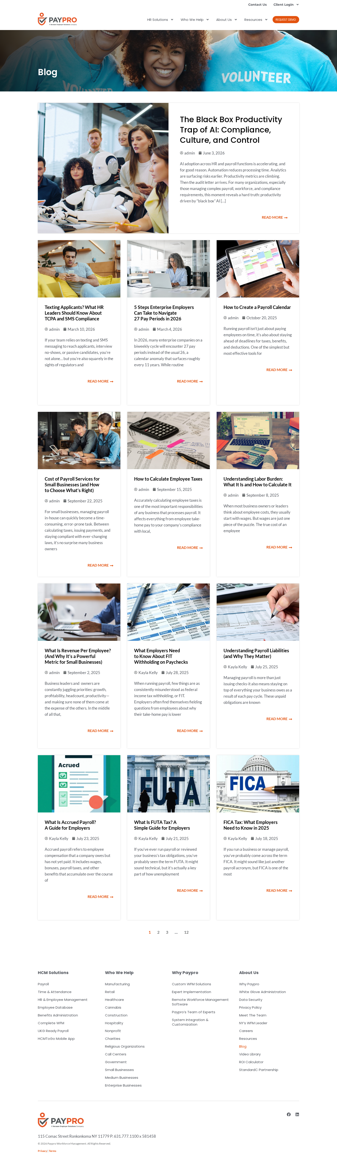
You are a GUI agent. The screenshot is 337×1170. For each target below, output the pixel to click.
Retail (110, 991)
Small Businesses (119, 1069)
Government (116, 1062)
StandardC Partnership (258, 1069)
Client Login (283, 5)
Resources (253, 19)
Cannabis (113, 1007)
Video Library (250, 1054)
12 (186, 932)
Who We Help (192, 19)
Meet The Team (252, 1015)
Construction (116, 1015)
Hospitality (114, 1023)
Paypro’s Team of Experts (193, 1012)
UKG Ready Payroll (53, 1030)
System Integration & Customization (190, 1022)
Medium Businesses (121, 1077)
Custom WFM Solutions (191, 984)
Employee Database (55, 1007)
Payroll (43, 984)
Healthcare (114, 999)
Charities (112, 1038)
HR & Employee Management (63, 999)
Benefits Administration (58, 1015)
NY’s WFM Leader (253, 1023)
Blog (242, 1046)
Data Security (250, 999)
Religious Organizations (125, 1046)
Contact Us (257, 5)
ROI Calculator (251, 1062)
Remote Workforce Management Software (200, 1002)
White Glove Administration (262, 991)
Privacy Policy (250, 1007)
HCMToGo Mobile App (56, 1038)
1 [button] (150, 932)
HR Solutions (157, 19)
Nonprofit (113, 1030)
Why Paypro (249, 984)
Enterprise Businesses (123, 1085)
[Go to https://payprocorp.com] (57, 19)
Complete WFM (51, 1023)
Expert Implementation (191, 991)
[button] (286, 19)
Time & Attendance (55, 991)
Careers (246, 1030)
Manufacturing (117, 984)
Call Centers (115, 1054)
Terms (52, 1151)
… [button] (176, 932)
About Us (224, 19)
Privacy (42, 1151)
